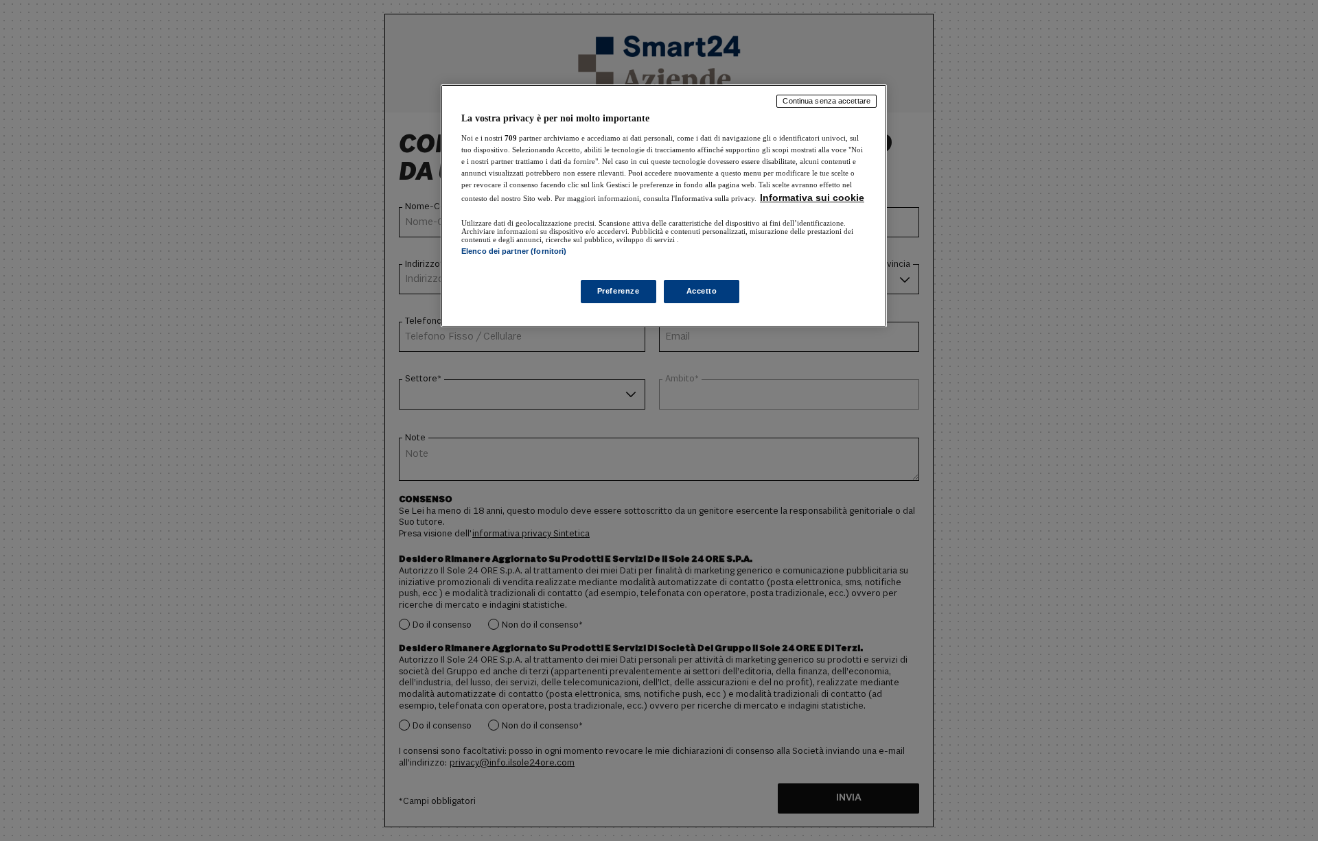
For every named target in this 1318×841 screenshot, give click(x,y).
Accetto (701, 291)
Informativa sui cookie (812, 197)
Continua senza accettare (826, 101)
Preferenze (618, 291)
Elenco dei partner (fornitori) (513, 251)
